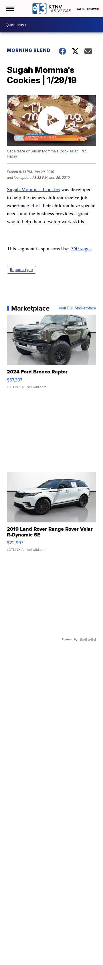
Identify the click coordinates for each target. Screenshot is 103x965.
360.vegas (81, 248)
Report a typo (21, 270)
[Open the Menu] (9, 8)
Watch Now (86, 9)
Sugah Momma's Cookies (33, 189)
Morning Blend (29, 50)
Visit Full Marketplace (77, 308)
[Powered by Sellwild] (88, 639)
